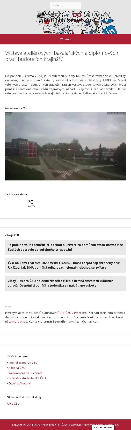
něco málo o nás (16, 321)
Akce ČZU (13, 403)
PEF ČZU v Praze (71, 313)
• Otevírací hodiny (19, 383)
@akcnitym (75, 424)
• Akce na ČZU (16, 368)
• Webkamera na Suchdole (24, 373)
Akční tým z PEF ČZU (65, 20)
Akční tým (89, 424)
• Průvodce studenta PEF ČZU (26, 378)
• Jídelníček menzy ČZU (22, 363)
